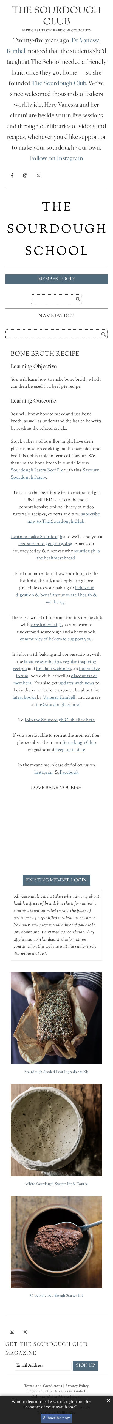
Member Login (56, 279)
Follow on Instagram (56, 159)
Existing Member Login (56, 880)
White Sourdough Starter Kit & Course (56, 1184)
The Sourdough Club (56, 16)
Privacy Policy (77, 1386)
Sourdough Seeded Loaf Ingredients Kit (56, 1072)
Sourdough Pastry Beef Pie (37, 470)
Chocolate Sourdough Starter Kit (56, 1296)
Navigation (56, 316)
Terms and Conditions (43, 1386)
